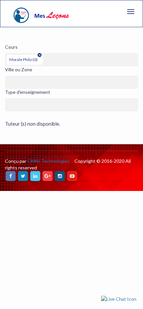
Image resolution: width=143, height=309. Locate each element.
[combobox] (71, 59)
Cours (11, 47)
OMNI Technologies (48, 161)
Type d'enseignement (27, 92)
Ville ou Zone (18, 69)
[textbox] (46, 58)
